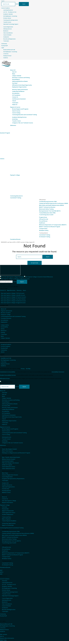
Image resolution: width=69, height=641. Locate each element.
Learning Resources (8, 10)
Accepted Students (6, 344)
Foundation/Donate (6, 318)
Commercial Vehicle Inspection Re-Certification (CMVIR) (53, 203)
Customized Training (44, 235)
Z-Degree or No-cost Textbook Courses (12, 442)
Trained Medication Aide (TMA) (47, 213)
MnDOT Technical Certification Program (49, 226)
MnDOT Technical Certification (47, 207)
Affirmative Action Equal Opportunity (22, 85)
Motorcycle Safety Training (46, 209)
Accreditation (15, 93)
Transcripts (6, 41)
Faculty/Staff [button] (4, 45)
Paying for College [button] (15, 175)
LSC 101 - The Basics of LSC (9, 12)
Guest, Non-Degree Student (9, 449)
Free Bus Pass (5, 488)
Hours (24, 290)
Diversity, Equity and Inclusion (20, 89)
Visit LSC (14, 72)
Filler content (3, 634)
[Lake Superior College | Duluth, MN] (6, 64)
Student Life (5, 483)
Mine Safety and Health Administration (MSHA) (51, 205)
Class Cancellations (8, 33)
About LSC (3, 309)
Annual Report (16, 79)
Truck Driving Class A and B (46, 214)
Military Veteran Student (8, 459)
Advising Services (7, 28)
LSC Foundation (16, 95)
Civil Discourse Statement (19, 99)
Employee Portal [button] (4, 629)
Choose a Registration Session (10, 475)
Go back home (34, 263)
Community (4, 350)
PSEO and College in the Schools (10, 463)
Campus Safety (5, 325)
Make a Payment (6, 519)
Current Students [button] (5, 8)
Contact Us (15, 97)
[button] (17, 4)
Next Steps (5, 473)
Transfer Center (7, 22)
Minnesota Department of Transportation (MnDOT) (52, 225)
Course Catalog (16, 112)
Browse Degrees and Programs (20, 109)
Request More (7, 638)
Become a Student (6, 312)
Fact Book (14, 83)
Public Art (14, 104)
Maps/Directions (11, 290)
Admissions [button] (13, 125)
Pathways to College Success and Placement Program (16, 453)
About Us (4, 497)
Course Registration (8, 26)
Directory (19, 290)
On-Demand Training (44, 236)
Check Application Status (8, 512)
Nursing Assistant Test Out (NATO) (11, 541)
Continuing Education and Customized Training (24, 114)
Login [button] (2, 47)
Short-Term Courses (7, 451)
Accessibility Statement (58, 372)
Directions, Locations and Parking (21, 77)
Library (3, 328)
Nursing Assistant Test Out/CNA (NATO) (50, 211)
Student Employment (7, 514)
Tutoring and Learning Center (10, 20)
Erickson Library (7, 18)
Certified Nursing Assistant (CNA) (48, 201)
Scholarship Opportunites (9, 523)
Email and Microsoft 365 (9, 49)
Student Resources (7, 485)
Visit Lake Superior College (9, 500)
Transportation (43, 228)
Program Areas (43, 217)
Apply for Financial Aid (8, 510)
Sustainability (4, 327)
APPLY (1, 572)
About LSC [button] (13, 70)
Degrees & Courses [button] (15, 107)
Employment (4, 322)
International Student (8, 461)
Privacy (23, 368)
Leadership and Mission (18, 91)
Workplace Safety (43, 230)
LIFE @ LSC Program (7, 465)
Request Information (7, 502)
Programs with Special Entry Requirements (13, 478)
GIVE (1, 574)
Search (2, 1)
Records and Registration (9, 39)
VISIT (1, 570)
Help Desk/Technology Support (10, 24)
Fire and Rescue (43, 221)
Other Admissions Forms (8, 468)
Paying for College (5, 314)
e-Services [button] (2, 628)
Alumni (2, 352)
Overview (4, 392)
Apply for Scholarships (8, 525)
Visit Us (2, 636)
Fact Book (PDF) (6, 405)
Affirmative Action (5, 378)
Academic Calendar (8, 14)
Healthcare (42, 223)
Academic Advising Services (19, 117)
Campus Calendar (16, 75)
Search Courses (16, 111)
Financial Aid (5, 509)
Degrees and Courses (6, 311)
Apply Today (3, 640)
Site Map (28, 368)
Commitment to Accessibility (7, 372)
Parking (3, 332)
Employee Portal (7, 55)
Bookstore (5, 30)
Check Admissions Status (8, 466)
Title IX (14, 101)
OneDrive (5, 57)
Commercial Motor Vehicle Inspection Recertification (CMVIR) (18, 533)
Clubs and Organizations (8, 487)
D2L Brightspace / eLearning (10, 16)
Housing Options (6, 490)
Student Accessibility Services (8, 375)
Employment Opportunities (19, 87)
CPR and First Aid (43, 219)
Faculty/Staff (4, 348)
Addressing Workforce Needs (20, 81)
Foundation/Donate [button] (15, 239)
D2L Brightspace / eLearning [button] (7, 626)
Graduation (6, 37)
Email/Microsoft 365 (6, 358)
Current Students (5, 346)
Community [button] (4, 43)
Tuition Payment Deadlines (9, 521)
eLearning (14, 119)
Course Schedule (7, 35)
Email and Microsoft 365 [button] (6, 624)
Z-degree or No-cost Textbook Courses (22, 123)
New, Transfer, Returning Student (11, 457)
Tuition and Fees (6, 517)
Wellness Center (6, 492)
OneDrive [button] (2, 631)
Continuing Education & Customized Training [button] (11, 528)
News (13, 74)
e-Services (5, 53)
